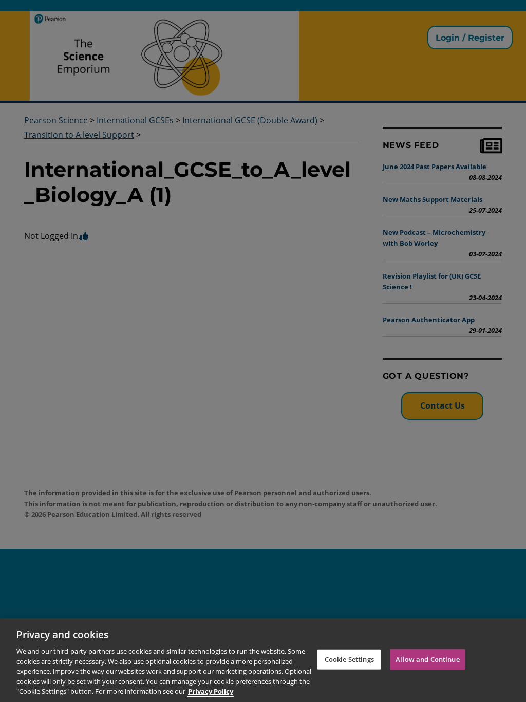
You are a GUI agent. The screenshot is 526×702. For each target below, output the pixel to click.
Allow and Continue (427, 658)
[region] (263, 660)
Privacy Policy (210, 691)
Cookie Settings (349, 658)
